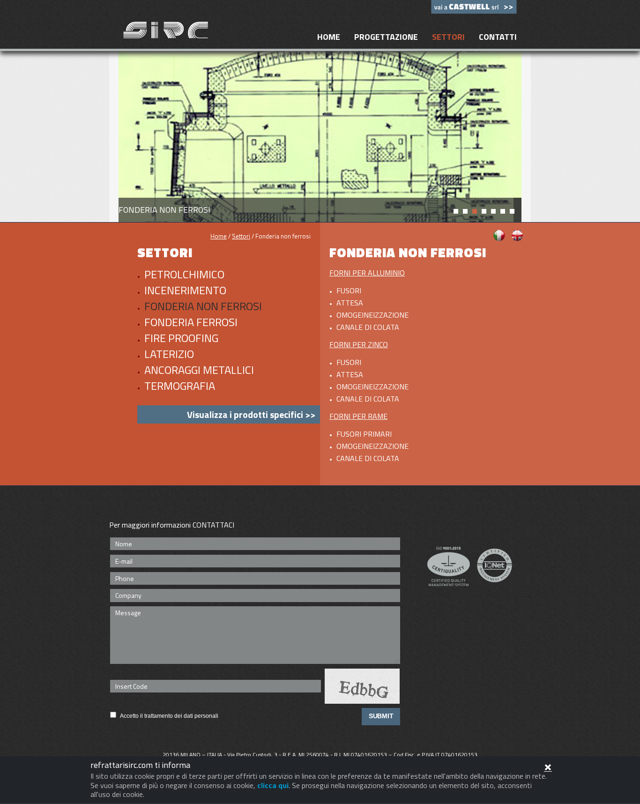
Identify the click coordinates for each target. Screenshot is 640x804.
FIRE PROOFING (181, 337)
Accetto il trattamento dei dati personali (169, 716)
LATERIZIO (169, 353)
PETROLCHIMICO (184, 274)
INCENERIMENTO (185, 290)
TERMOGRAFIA (179, 385)
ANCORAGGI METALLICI (199, 369)
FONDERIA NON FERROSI (203, 306)
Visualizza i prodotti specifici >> (251, 414)
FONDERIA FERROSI (191, 321)
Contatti (498, 36)
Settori (448, 36)
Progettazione (386, 36)
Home (328, 36)
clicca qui (273, 785)
